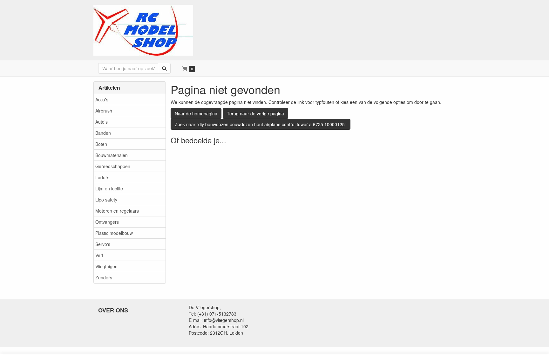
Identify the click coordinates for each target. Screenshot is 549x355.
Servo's (102, 244)
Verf (99, 255)
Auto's (101, 122)
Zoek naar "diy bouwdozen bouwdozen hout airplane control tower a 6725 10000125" (260, 124)
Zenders (103, 277)
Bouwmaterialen (111, 155)
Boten (101, 144)
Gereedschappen (112, 166)
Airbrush (103, 110)
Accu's (101, 99)
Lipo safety (106, 199)
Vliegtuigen (106, 266)
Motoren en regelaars (117, 211)
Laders (102, 177)
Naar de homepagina (196, 113)
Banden (103, 133)
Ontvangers (107, 222)
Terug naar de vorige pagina (255, 113)
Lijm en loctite (109, 188)
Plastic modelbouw (114, 233)
